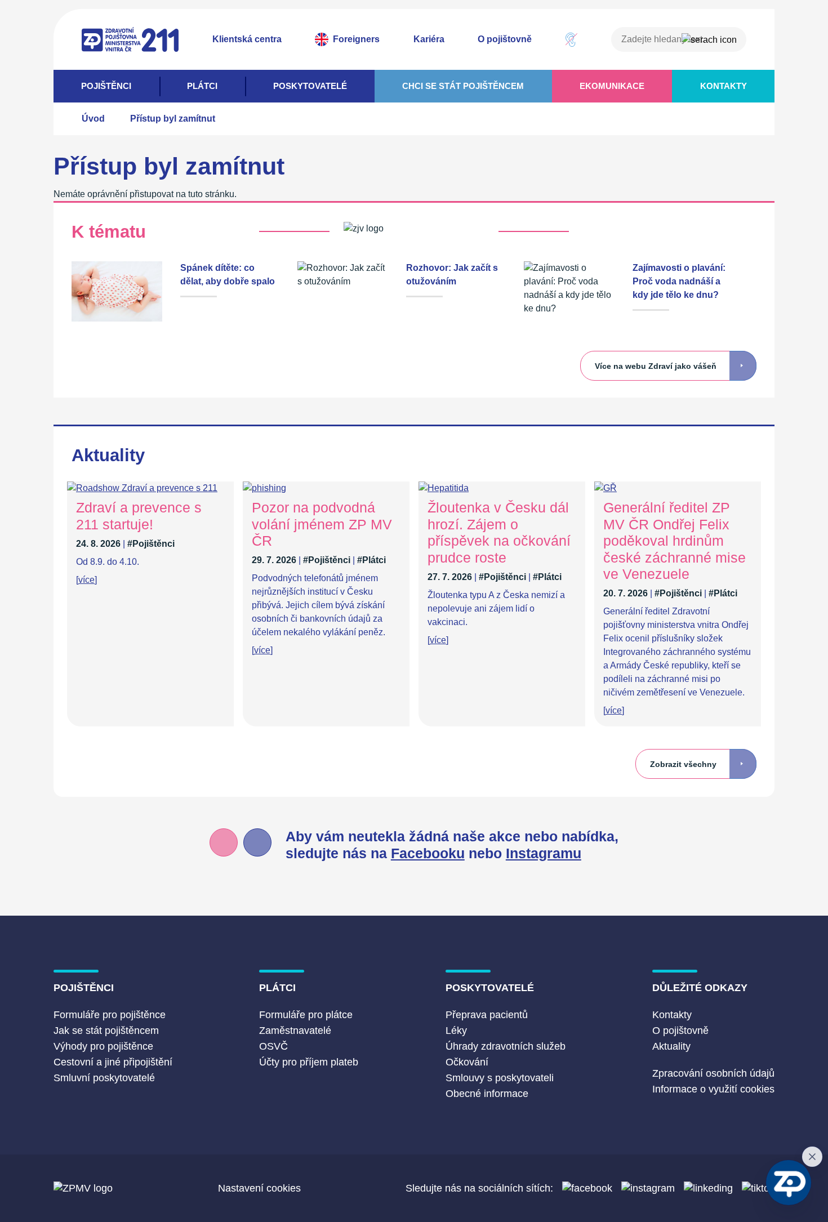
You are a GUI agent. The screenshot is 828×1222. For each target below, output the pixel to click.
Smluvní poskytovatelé (104, 1077)
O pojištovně (505, 39)
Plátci (202, 86)
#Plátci (371, 560)
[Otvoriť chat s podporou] (788, 1182)
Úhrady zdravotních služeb (506, 1046)
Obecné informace (487, 1093)
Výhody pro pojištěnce (103, 1046)
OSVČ (273, 1046)
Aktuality (671, 1046)
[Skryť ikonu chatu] (812, 1157)
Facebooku (428, 853)
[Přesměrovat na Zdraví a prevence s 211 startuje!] (142, 488)
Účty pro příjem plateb (308, 1062)
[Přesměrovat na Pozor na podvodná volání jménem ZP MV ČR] (264, 488)
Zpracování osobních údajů (713, 1073)
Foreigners (356, 39)
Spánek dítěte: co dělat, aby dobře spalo (227, 274)
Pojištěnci (106, 86)
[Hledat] (709, 40)
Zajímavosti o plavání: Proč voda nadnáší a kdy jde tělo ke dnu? (679, 281)
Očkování (467, 1062)
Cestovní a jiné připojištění (113, 1062)
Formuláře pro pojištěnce (110, 1014)
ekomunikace (612, 86)
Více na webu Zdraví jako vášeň (655, 366)
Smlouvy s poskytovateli (500, 1077)
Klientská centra (247, 39)
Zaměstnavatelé (295, 1030)
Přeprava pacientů (487, 1014)
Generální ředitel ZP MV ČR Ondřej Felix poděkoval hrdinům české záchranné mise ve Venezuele (674, 541)
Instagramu (543, 853)
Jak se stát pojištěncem (106, 1030)
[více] (86, 580)
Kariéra (428, 39)
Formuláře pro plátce (306, 1014)
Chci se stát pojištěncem (463, 86)
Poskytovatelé (310, 86)
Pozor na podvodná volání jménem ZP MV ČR (322, 524)
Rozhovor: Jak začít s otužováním (452, 274)
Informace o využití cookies (713, 1089)
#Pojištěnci (151, 543)
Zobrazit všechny (683, 764)
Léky (456, 1030)
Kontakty (723, 86)
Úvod (93, 118)
